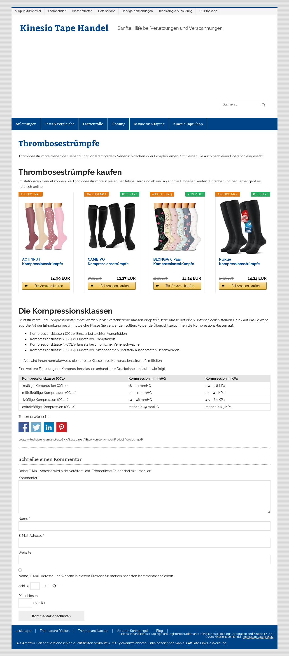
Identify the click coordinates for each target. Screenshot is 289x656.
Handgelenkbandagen (137, 11)
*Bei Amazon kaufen (48, 286)
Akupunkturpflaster (28, 11)
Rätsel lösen (28, 596)
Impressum (250, 636)
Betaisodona (106, 11)
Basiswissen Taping (149, 124)
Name (24, 519)
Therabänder (57, 11)
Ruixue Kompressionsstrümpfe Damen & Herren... (239, 261)
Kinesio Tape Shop (188, 124)
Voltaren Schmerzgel (132, 631)
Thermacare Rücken (55, 631)
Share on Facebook (24, 427)
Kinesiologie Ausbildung (176, 11)
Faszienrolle (93, 124)
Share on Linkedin (49, 427)
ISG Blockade (208, 11)
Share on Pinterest (61, 427)
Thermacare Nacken (93, 631)
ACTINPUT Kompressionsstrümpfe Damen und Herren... (42, 261)
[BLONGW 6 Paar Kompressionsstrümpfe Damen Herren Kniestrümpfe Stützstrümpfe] (177, 227)
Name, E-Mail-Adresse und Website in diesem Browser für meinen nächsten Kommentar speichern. (96, 576)
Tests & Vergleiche (60, 124)
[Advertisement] (144, 65)
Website (25, 552)
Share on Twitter (36, 427)
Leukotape (23, 631)
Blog (159, 631)
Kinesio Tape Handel (64, 27)
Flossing (118, 124)
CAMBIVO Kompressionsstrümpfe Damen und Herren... (108, 261)
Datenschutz (265, 636)
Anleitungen (26, 124)
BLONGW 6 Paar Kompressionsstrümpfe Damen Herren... (173, 261)
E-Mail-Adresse (31, 535)
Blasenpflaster (82, 11)
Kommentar (29, 478)
